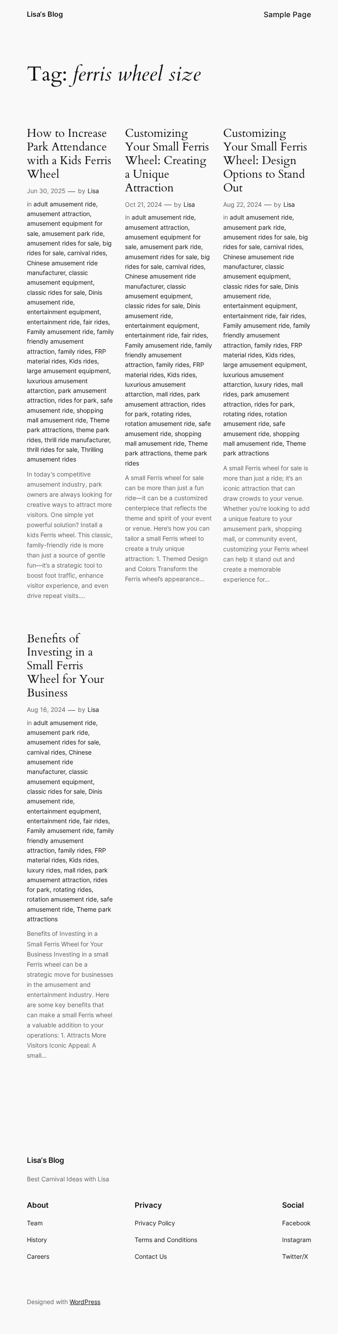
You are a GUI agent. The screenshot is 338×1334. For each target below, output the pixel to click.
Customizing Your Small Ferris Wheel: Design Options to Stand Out (265, 160)
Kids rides (83, 361)
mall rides (170, 394)
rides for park (77, 400)
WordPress (85, 1301)
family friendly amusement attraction (70, 341)
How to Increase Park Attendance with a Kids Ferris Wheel (69, 154)
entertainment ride (53, 322)
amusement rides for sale (63, 243)
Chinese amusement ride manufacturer (59, 762)
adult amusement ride (64, 204)
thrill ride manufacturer (76, 439)
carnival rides (86, 253)
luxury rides (271, 384)
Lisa (93, 190)
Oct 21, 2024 (143, 204)
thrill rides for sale (52, 449)
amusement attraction (58, 213)
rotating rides (170, 414)
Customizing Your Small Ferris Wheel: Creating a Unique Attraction (167, 160)
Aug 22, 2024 (242, 204)
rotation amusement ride (160, 423)
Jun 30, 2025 (46, 190)
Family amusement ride (60, 331)
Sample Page (287, 14)
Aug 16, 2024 (46, 709)
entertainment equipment (63, 311)
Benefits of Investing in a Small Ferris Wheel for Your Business (65, 666)
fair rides (95, 322)
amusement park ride (72, 233)
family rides (74, 351)
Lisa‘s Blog (45, 14)
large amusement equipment (68, 370)
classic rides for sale (56, 292)
